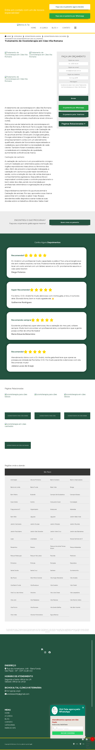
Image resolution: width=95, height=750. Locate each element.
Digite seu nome (73, 60)
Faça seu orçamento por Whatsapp (70, 16)
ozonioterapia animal (33, 36)
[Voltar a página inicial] (23, 28)
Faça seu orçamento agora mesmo (70, 7)
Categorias (18, 36)
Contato (66, 28)
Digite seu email (73, 67)
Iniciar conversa (68, 733)
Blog (54, 28)
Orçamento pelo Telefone (73, 114)
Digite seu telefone (74, 74)
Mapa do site (10, 728)
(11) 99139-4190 (13, 691)
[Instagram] (45, 652)
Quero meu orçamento (70, 222)
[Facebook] (49, 652)
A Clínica (44, 28)
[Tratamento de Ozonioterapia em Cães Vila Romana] (17, 63)
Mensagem (73, 81)
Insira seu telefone (60, 724)
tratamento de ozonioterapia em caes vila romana (24, 39)
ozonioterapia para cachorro (55, 36)
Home (33, 28)
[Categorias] (75, 28)
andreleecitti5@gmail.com (18, 694)
